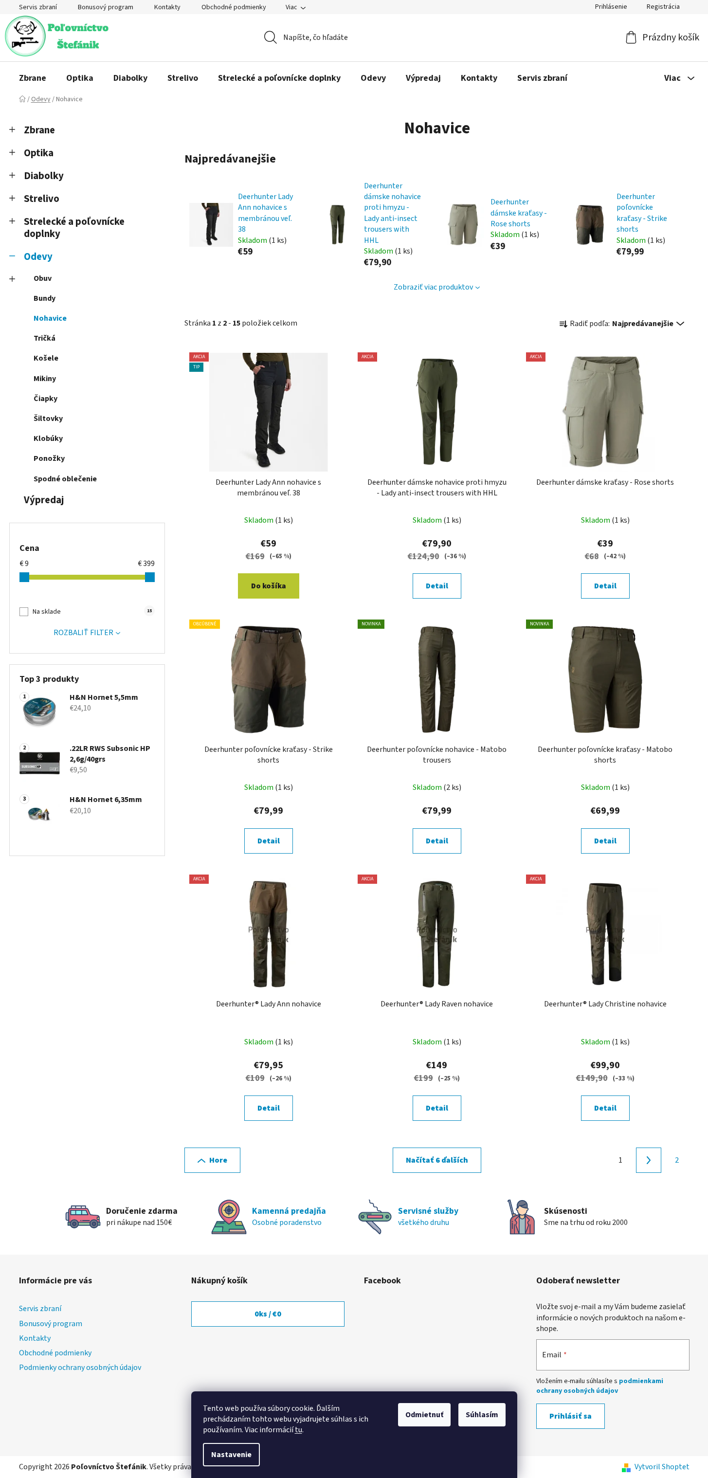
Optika (39, 153)
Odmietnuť (424, 1414)
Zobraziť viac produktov (433, 287)
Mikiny (45, 378)
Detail (437, 586)
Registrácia (663, 7)
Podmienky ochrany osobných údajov (80, 1367)
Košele (46, 358)
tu (298, 1429)
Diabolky (44, 176)
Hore (218, 1160)
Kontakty (167, 7)
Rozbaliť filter (83, 632)
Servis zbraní (38, 7)
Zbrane (39, 130)
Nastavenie (231, 1454)
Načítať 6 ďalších (437, 1160)
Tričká (44, 338)
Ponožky (49, 458)
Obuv (43, 278)
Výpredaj (44, 500)
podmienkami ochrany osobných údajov (599, 1386)
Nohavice (50, 318)
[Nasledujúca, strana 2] (648, 1160)
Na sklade (92, 612)
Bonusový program (105, 7)
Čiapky (45, 398)
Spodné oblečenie (65, 479)
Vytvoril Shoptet (662, 1466)
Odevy (38, 257)
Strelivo (41, 199)
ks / (267, 1314)
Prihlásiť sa (570, 1416)
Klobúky (48, 438)
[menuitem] (32, 78)
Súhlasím (482, 1414)
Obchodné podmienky (233, 7)
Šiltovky (48, 418)
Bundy (44, 298)
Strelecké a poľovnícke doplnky (74, 228)
